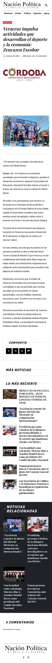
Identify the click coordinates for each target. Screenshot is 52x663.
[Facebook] (9, 351)
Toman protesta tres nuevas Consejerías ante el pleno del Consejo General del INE (34, 470)
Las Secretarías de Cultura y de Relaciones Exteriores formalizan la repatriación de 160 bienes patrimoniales (34, 487)
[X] (15, 351)
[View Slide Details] (24, 74)
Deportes (7, 22)
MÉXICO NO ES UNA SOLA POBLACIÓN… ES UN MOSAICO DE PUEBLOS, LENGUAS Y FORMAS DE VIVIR (34, 396)
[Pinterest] (22, 351)
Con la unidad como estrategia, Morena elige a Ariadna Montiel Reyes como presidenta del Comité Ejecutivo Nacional (33, 453)
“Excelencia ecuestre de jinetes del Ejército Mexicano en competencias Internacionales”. (32, 414)
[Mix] (29, 351)
